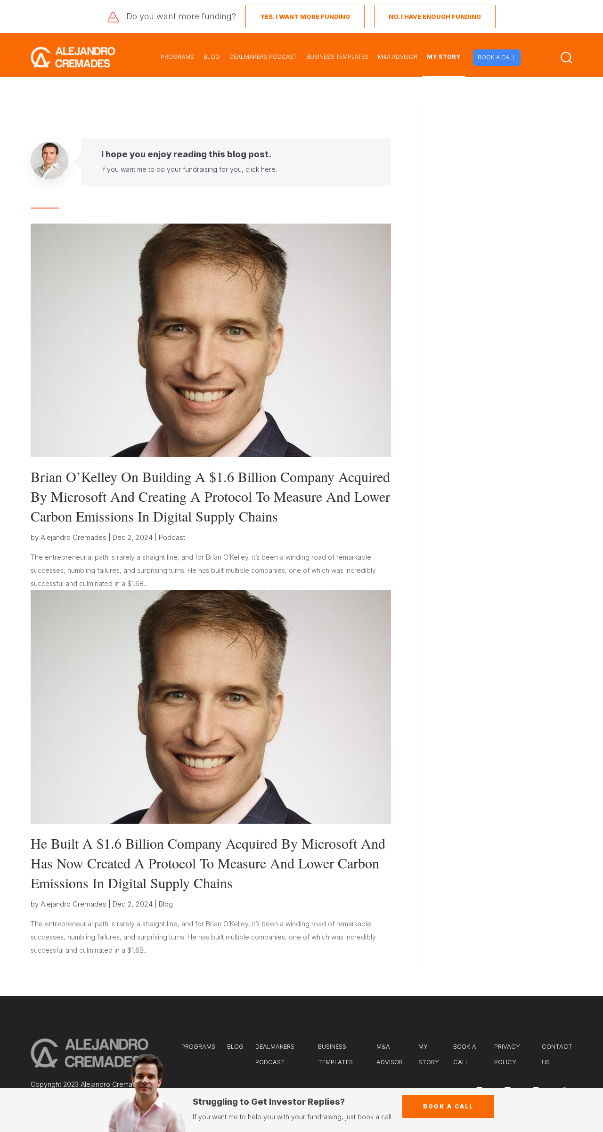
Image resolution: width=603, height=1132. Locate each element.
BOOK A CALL (497, 57)
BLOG (212, 56)
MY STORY (444, 56)
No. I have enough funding (435, 16)
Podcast (172, 537)
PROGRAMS (177, 56)
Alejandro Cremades (73, 537)
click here (260, 169)
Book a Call (448, 1106)
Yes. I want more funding (305, 16)
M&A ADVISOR (397, 56)
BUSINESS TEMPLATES (337, 56)
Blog (166, 903)
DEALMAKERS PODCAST (263, 56)
